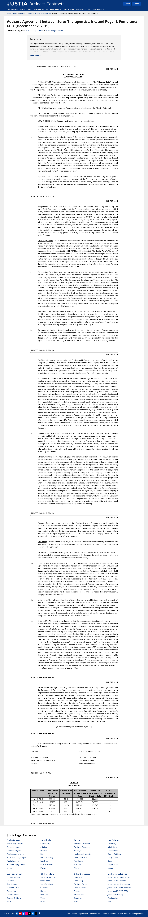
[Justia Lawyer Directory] (39, 913)
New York (44, 894)
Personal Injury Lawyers (16, 864)
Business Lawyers (14, 847)
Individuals (45, 840)
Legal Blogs (79, 881)
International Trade (82, 857)
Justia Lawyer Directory (117, 881)
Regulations (12, 884)
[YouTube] (20, 913)
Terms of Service (109, 914)
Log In (127, 3)
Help (100, 914)
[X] (36, 913)
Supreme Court (13, 887)
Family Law (44, 861)
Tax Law (77, 864)
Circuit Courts (12, 891)
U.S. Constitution (13, 877)
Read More (34, 56)
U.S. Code (10, 881)
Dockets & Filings (14, 898)
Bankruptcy (45, 843)
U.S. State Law (47, 874)
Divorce (43, 850)
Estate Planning (46, 857)
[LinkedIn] (17, 913)
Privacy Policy (122, 914)
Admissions (112, 847)
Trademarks (79, 894)
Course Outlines (114, 854)
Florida (43, 891)
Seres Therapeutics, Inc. (43, 13)
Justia (9, 13)
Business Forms (80, 884)
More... (9, 868)
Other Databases (82, 874)
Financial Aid (113, 850)
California (44, 887)
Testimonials (113, 898)
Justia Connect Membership (119, 877)
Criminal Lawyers (14, 850)
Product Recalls (80, 887)
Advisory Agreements (54, 30)
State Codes (45, 881)
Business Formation (82, 843)
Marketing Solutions (96, 9)
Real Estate (78, 861)
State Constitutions (48, 877)
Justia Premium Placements (119, 884)
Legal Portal (83, 914)
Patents (77, 891)
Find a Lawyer (12, 9)
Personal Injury (46, 864)
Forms (15, 13)
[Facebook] (23, 913)
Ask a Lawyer (26, 9)
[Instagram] (26, 913)
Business (78, 840)
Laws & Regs (68, 9)
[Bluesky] (33, 913)
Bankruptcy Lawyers (15, 843)
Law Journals (113, 857)
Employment (79, 850)
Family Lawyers (13, 861)
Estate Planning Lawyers (17, 857)
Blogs (110, 861)
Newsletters (80, 9)
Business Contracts (26, 13)
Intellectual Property (82, 854)
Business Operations (34, 30)
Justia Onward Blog (115, 894)
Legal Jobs (78, 877)
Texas (42, 898)
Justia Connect (71, 914)
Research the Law (40, 9)
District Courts (13, 894)
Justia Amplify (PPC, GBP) (118, 891)
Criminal (43, 847)
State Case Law (46, 884)
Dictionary (112, 843)
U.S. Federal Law (14, 874)
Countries (78, 898)
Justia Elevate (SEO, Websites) (120, 887)
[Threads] (29, 913)
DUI (42, 854)
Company (93, 914)
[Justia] (17, 4)
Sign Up (136, 3)
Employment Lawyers (15, 854)
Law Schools (55, 9)
